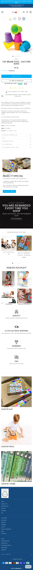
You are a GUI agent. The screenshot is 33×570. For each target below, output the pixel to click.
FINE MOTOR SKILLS (6, 545)
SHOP (2, 501)
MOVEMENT (4, 547)
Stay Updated (6, 554)
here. (22, 363)
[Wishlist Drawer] (27, 12)
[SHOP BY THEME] (16, 466)
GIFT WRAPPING (7, 144)
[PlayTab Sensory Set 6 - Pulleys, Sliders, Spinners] (24, 243)
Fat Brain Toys (12, 130)
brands (21, 318)
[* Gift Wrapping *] (8, 243)
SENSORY (3, 549)
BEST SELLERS (4, 506)
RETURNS (3, 533)
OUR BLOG (3, 520)
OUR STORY (4, 517)
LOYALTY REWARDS (6, 529)
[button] (16, 568)
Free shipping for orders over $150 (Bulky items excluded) (16, 333)
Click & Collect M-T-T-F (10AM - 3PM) (17, 91)
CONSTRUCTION (5, 540)
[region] (16, 2)
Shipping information (9, 134)
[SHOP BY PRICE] (16, 429)
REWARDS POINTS (7, 141)
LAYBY (3, 526)
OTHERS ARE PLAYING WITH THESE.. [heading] (16, 232)
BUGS (2, 538)
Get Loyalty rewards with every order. (16, 348)
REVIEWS (3, 510)
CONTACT (3, 522)
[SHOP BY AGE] (16, 391)
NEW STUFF (4, 504)
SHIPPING (3, 524)
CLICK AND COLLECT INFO (10, 147)
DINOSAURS (4, 543)
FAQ (3, 138)
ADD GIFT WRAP (9, 191)
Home (16, 59)
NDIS (2, 531)
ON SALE (3, 508)
